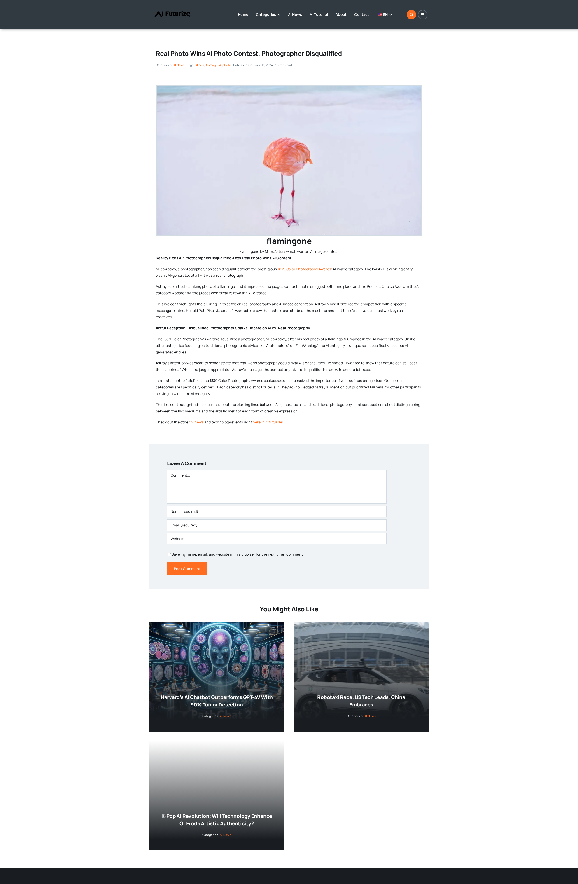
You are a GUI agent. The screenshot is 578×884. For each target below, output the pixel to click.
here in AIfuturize (267, 422)
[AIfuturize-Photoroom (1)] (172, 7)
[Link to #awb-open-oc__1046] (411, 14)
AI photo (225, 65)
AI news (197, 422)
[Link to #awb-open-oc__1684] (422, 14)
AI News (179, 65)
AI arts (199, 65)
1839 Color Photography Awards (304, 269)
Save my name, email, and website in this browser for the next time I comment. (238, 554)
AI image (212, 65)
